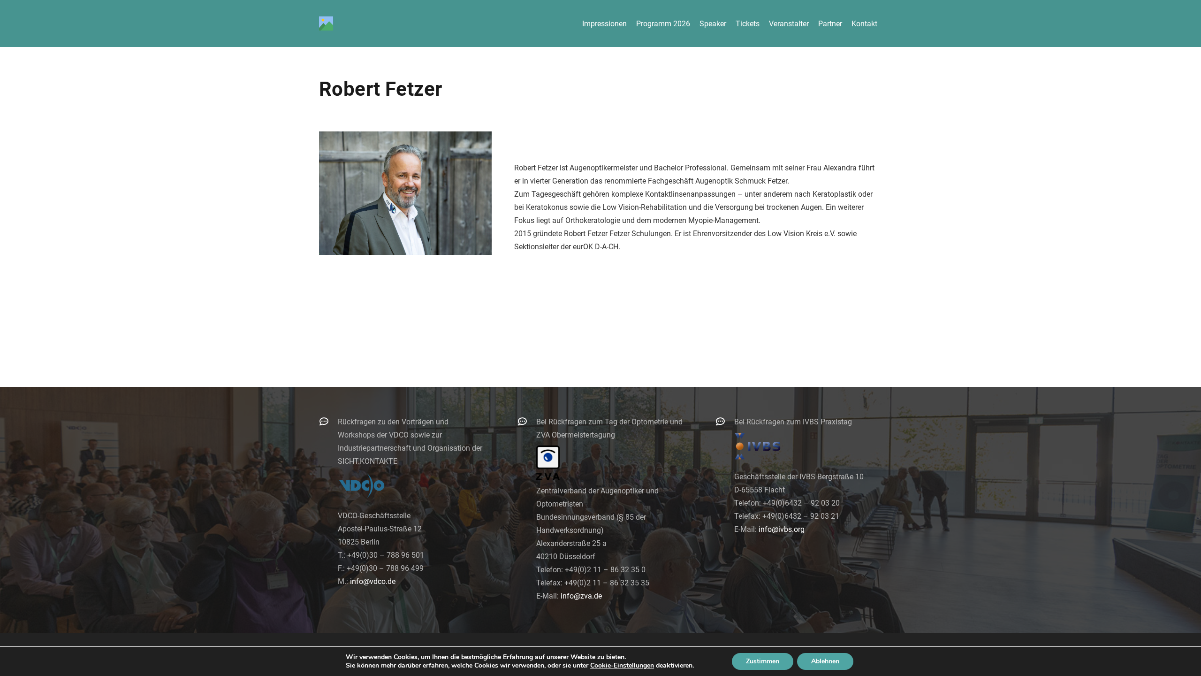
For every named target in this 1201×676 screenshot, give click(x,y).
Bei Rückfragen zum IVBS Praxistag (793, 421)
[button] (884, 23)
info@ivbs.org (782, 529)
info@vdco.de (372, 581)
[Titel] (326, 23)
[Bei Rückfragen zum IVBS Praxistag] (724, 421)
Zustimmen (762, 661)
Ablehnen (825, 661)
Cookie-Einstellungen (622, 665)
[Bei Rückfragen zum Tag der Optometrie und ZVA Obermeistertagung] (526, 421)
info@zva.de (581, 596)
